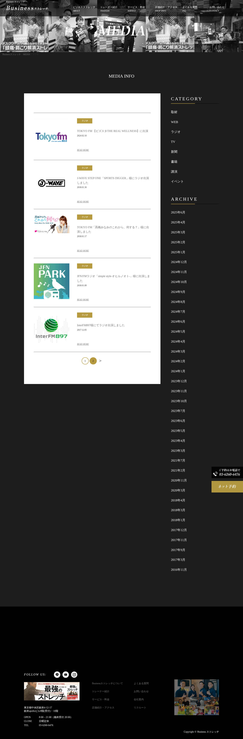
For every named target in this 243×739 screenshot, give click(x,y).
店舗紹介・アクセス (166, 9)
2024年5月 (178, 331)
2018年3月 (178, 510)
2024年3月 (178, 351)
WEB (174, 122)
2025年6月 (178, 212)
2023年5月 (178, 431)
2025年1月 (178, 252)
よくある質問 (189, 9)
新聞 (174, 151)
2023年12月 (179, 381)
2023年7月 (178, 411)
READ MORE (83, 150)
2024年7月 (178, 311)
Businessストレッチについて (107, 683)
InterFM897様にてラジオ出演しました (101, 325)
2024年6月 (178, 321)
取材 (174, 112)
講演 (174, 171)
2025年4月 (178, 222)
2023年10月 (179, 401)
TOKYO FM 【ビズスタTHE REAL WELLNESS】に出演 (112, 131)
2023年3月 (178, 450)
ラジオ (176, 132)
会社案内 (139, 699)
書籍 (174, 161)
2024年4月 (178, 341)
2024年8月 (178, 302)
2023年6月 (178, 421)
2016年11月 (179, 569)
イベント (177, 181)
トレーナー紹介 (109, 9)
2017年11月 (179, 540)
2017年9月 (178, 550)
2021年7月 (178, 460)
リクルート (140, 707)
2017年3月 (178, 559)
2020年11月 (179, 480)
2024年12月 (179, 262)
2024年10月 (179, 282)
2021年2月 (178, 470)
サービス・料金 (136, 9)
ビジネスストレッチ (84, 9)
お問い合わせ (217, 9)
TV (173, 142)
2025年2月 (178, 242)
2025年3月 (178, 232)
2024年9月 (178, 292)
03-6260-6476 (46, 725)
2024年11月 (179, 272)
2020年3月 (178, 490)
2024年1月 (178, 371)
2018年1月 (178, 520)
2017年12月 (179, 530)
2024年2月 (178, 361)
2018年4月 (178, 500)
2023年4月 (178, 441)
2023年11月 (179, 391)
